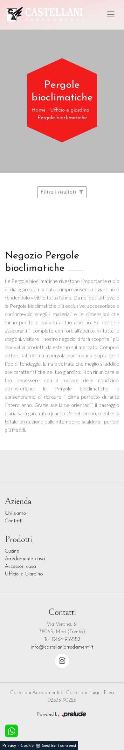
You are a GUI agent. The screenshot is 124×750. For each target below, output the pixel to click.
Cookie (27, 746)
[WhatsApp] (11, 731)
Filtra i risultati (59, 192)
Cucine (12, 551)
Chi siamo (15, 513)
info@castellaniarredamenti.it (62, 647)
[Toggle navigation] (110, 14)
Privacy (9, 746)
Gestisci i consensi (59, 746)
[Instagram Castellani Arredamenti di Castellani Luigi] (62, 661)
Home (38, 110)
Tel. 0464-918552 (62, 639)
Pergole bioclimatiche (62, 117)
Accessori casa (20, 566)
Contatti (13, 521)
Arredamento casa (25, 558)
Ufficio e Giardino (24, 574)
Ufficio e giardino (69, 110)
